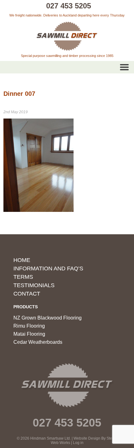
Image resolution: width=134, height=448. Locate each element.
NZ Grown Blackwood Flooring (47, 317)
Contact (26, 294)
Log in (78, 443)
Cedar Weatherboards (37, 342)
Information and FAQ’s (48, 268)
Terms (23, 277)
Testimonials (34, 285)
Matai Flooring (29, 334)
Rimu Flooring (29, 326)
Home (21, 260)
